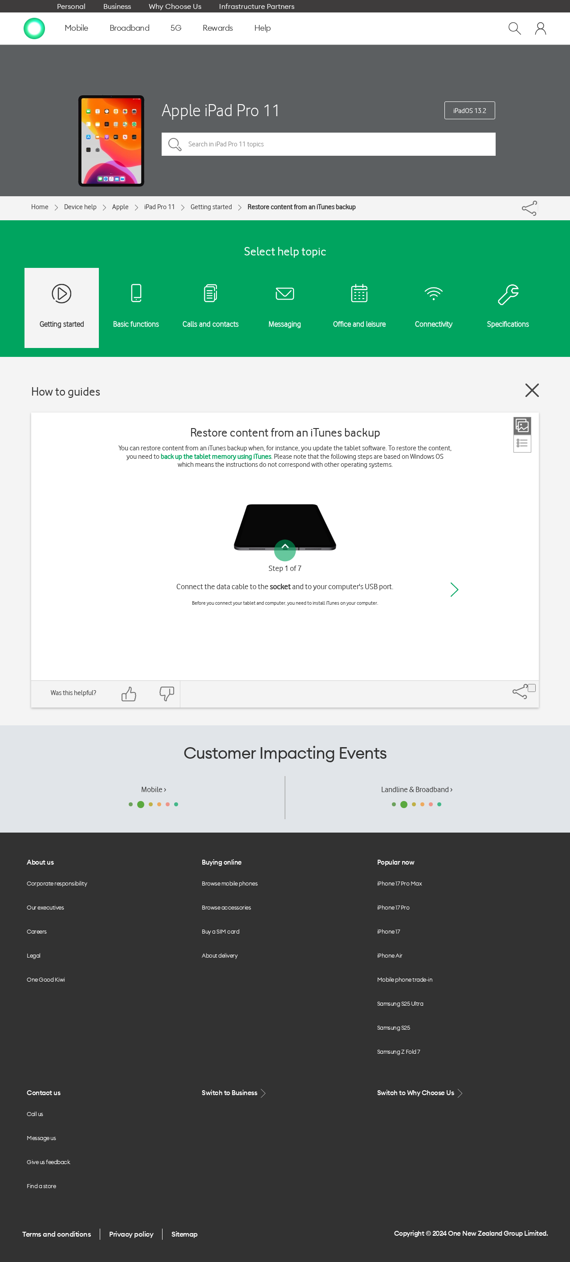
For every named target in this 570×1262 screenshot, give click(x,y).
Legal (34, 955)
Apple (120, 207)
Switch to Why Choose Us (416, 1092)
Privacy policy (131, 1234)
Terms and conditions (56, 1234)
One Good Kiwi (46, 979)
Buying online (222, 862)
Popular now (396, 862)
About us (40, 862)
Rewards (218, 28)
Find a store (41, 1185)
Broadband (130, 28)
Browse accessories (226, 907)
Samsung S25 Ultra (400, 1003)
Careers (37, 931)
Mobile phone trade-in (405, 979)
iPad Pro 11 (159, 207)
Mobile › (153, 789)
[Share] (538, 206)
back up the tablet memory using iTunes (216, 457)
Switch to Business (230, 1092)
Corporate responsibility (57, 883)
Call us (35, 1113)
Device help (80, 207)
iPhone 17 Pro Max (399, 883)
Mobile (76, 28)
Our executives (45, 907)
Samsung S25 (393, 1027)
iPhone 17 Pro (393, 907)
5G (176, 28)
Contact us (43, 1092)
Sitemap (184, 1234)
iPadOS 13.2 (469, 111)
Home (40, 207)
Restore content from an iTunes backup (302, 207)
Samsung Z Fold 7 (398, 1051)
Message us (41, 1137)
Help (262, 28)
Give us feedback (48, 1161)
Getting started (211, 207)
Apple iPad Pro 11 (221, 110)
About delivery (219, 955)
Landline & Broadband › (416, 789)
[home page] (34, 28)
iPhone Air (390, 955)
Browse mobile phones (229, 883)
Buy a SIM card (220, 931)
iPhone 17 (388, 931)
